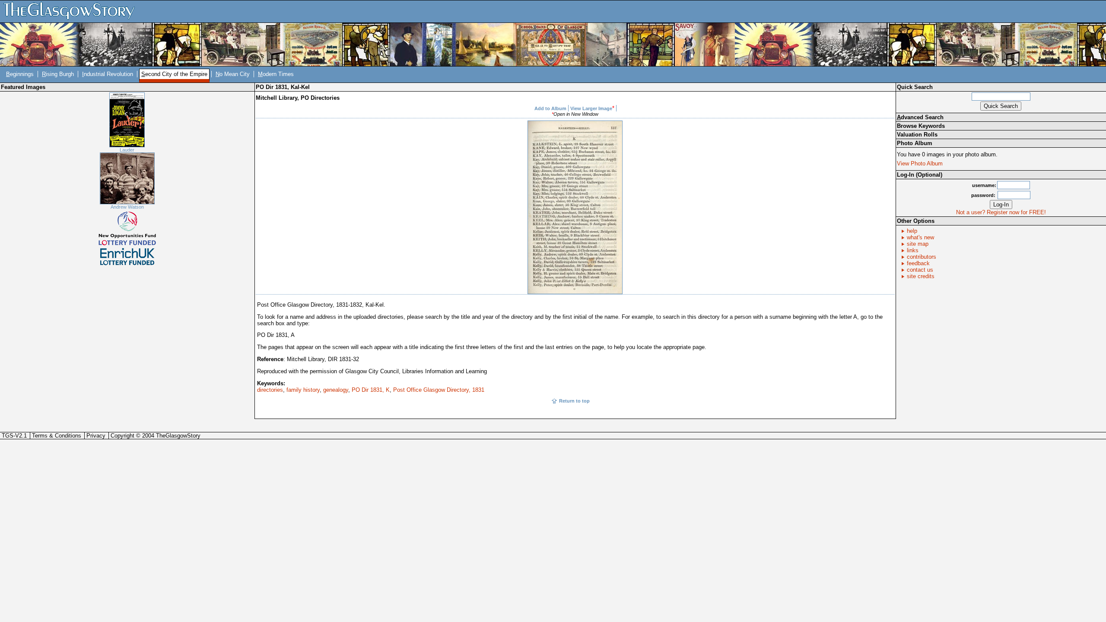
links (912, 250)
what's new (920, 237)
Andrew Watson (127, 206)
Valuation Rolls (917, 134)
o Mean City (233, 74)
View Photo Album (920, 163)
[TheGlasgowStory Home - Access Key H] (72, 11)
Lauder (127, 149)
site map (917, 244)
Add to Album (550, 108)
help (912, 231)
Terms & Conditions (56, 435)
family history (303, 390)
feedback (918, 263)
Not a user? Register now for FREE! (1001, 212)
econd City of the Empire (174, 74)
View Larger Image (591, 108)
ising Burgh (58, 74)
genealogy (335, 390)
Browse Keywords (921, 126)
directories (270, 390)
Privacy (95, 435)
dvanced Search (920, 117)
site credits (920, 276)
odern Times (276, 74)
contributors (921, 257)
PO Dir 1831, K (371, 390)
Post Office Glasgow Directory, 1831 (438, 390)
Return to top (574, 400)
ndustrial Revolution (107, 74)
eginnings (20, 74)
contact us (920, 270)
